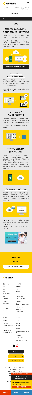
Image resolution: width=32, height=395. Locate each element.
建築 (4, 291)
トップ (4, 7)
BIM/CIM (18, 291)
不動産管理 (5, 298)
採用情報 (18, 328)
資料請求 (5, 392)
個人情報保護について (15, 369)
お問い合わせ (19, 335)
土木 (4, 286)
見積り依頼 (27, 392)
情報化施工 (19, 309)
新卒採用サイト (16, 356)
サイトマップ (19, 337)
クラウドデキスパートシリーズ (13, 9)
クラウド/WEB (6, 308)
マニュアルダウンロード (8, 327)
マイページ (15, 351)
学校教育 (5, 301)
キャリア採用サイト (16, 360)
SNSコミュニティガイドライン (15, 371)
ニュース (18, 323)
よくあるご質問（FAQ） (8, 325)
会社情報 (18, 326)
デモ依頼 (16, 392)
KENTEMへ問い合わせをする (16, 266)
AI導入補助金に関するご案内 (22, 332)
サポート (5, 320)
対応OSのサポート (7, 330)
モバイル (5, 310)
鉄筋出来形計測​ (20, 296)
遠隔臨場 (19, 301)
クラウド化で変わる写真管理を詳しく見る (15, 66)
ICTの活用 (18, 284)
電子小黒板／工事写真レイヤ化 (22, 304)
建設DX (18, 289)
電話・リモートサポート (8, 323)
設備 (4, 289)
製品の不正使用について (21, 367)
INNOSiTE (5, 305)
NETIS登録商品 (20, 311)
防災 (4, 296)
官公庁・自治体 (6, 293)
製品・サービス (9, 7)
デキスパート (6, 303)
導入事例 (5, 317)
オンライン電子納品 (21, 298)
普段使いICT (19, 286)
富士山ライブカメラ (21, 340)
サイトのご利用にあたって (9, 367)
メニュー (5, 18)
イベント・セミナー (21, 317)
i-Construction (20, 293)
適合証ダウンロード (7, 332)
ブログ (17, 320)
